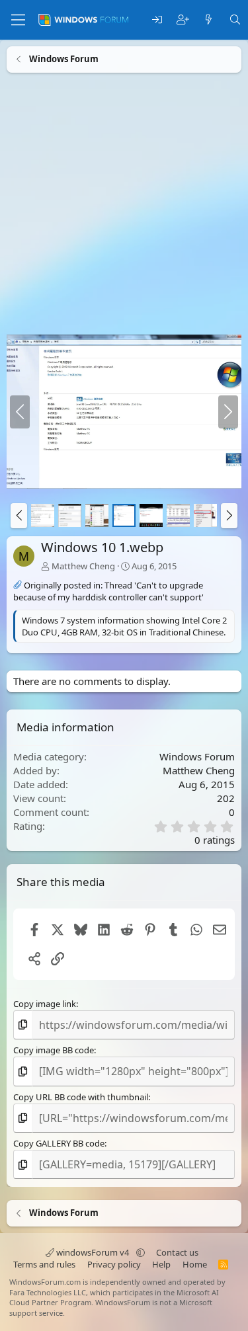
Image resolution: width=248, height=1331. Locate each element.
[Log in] (157, 20)
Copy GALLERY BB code (58, 1143)
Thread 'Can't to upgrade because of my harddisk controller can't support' (108, 591)
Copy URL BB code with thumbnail (80, 1097)
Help (161, 1264)
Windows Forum (197, 756)
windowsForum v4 (92, 1252)
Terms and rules (44, 1264)
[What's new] (209, 20)
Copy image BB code (53, 1050)
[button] (19, 515)
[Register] (183, 20)
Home (195, 1264)
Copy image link (44, 1004)
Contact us (177, 1252)
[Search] (235, 20)
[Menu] (18, 20)
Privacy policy (114, 1264)
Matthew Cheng (83, 566)
